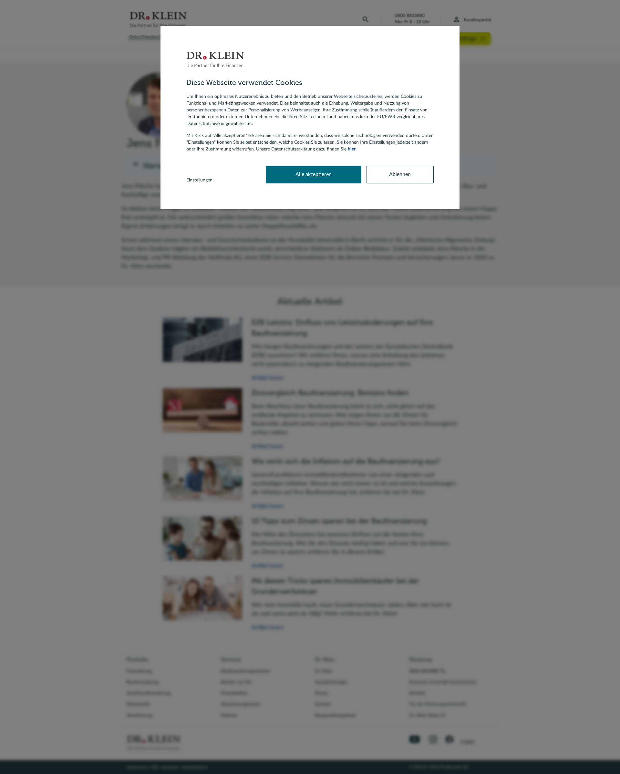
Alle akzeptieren (313, 174)
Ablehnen (400, 174)
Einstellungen (199, 180)
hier (352, 149)
